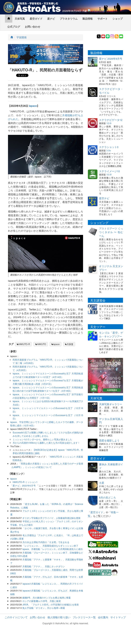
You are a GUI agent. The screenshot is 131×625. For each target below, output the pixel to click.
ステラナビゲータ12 (110, 120)
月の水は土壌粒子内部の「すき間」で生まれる (45, 542)
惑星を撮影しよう (109, 440)
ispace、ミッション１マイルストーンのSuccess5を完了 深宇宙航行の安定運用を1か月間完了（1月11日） (48, 396)
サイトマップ (118, 617)
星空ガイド (36, 18)
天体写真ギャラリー (110, 404)
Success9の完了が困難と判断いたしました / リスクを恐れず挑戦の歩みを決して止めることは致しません (48, 434)
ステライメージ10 (109, 171)
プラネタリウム (69, 18)
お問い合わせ (32, 26)
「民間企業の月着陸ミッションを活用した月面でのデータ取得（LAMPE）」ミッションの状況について (46, 465)
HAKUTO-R (24, 344)
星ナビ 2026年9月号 (110, 58)
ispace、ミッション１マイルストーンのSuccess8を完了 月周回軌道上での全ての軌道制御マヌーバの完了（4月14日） (48, 375)
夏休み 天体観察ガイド (111, 466)
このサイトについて (16, 617)
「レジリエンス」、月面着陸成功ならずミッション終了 (50, 545)
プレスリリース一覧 (84, 617)
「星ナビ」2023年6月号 (23, 485)
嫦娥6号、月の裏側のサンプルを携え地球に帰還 (46, 597)
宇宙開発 (21, 37)
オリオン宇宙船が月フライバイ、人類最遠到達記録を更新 (51, 517)
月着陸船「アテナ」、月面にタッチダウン (43, 566)
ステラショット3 (108, 147)
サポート (102, 18)
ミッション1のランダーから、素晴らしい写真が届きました (42, 439)
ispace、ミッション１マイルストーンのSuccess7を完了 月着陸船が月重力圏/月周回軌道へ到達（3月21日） (48, 382)
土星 (101, 483)
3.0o (108, 150)
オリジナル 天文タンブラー (111, 268)
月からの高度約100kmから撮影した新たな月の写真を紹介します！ (46, 442)
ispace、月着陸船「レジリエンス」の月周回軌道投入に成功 (52, 549)
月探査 (70, 344)
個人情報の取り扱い (58, 617)
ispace (33, 106)
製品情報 (87, 18)
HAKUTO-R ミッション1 (25, 482)
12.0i (108, 123)
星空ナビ (104, 198)
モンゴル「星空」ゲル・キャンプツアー (111, 334)
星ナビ (51, 18)
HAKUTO (41, 344)
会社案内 (103, 617)
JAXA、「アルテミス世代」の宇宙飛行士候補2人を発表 (50, 604)
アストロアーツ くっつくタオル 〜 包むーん (111, 232)
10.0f (109, 174)
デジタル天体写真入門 (111, 420)
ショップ (117, 18)
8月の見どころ (107, 497)
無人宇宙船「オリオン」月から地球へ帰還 (43, 607)
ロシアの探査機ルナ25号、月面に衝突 (41, 601)
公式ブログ (13, 26)
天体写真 (20, 18)
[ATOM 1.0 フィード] (117, 36)
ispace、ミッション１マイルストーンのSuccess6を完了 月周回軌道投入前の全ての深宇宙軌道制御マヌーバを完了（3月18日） (48, 389)
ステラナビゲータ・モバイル (111, 90)
